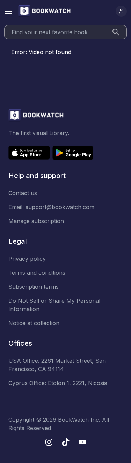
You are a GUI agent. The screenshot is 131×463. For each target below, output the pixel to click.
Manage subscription (36, 221)
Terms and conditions (36, 272)
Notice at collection (33, 322)
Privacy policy (27, 258)
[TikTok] (65, 442)
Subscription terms (33, 286)
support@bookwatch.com (60, 207)
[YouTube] (82, 442)
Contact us (22, 193)
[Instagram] (49, 442)
